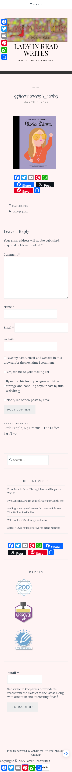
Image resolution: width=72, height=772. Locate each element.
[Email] (4, 35)
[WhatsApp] (4, 49)
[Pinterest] (4, 42)
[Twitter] (4, 28)
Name (9, 307)
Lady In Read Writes (36, 49)
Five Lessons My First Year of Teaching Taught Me (35, 500)
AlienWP (36, 754)
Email (9, 327)
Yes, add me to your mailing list (27, 372)
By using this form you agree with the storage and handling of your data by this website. (35, 385)
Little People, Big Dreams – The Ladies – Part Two (33, 428)
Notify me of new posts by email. (29, 400)
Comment (12, 254)
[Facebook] (4, 21)
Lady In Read (20, 212)
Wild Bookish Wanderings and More (27, 520)
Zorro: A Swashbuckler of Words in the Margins (33, 527)
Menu (37, 4)
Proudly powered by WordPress (25, 751)
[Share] (4, 56)
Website (9, 339)
